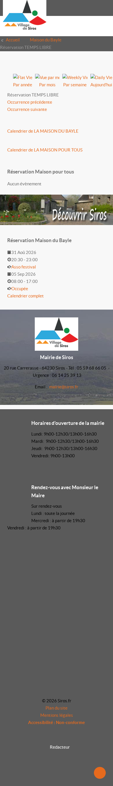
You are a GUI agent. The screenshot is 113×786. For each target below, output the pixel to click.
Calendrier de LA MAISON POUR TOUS (45, 149)
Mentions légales (56, 715)
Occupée (19, 288)
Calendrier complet (25, 295)
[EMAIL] (104, 62)
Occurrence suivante (27, 109)
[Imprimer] (97, 62)
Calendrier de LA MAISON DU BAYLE (43, 131)
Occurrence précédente (29, 102)
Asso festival (23, 266)
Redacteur (60, 747)
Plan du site (56, 707)
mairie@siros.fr (63, 386)
